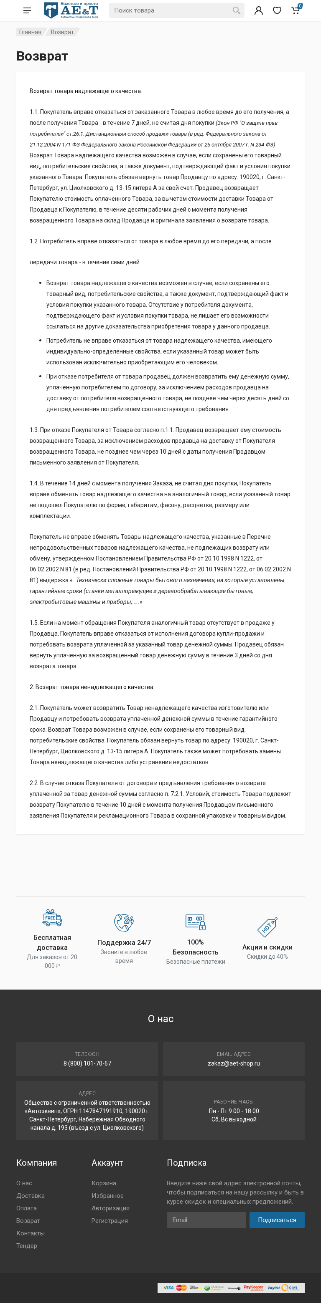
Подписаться (277, 1220)
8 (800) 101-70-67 (87, 1063)
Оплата (26, 1208)
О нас (24, 1183)
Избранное (108, 1195)
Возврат (28, 1221)
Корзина (104, 1183)
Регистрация (110, 1221)
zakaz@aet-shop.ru (234, 1063)
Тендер (26, 1246)
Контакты (30, 1233)
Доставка (30, 1195)
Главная (30, 32)
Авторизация (111, 1208)
